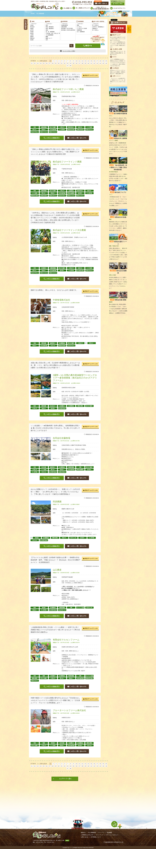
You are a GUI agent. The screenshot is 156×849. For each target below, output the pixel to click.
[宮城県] (37, 32)
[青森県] (37, 28)
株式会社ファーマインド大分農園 (69, 230)
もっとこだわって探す (69, 51)
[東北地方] (37, 27)
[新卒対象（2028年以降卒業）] (68, 30)
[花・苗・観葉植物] (52, 32)
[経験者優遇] (68, 27)
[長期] (84, 25)
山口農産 (57, 570)
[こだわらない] (37, 24)
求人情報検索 (92, 832)
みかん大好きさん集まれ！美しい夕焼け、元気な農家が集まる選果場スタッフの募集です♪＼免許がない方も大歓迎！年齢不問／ (118, 122)
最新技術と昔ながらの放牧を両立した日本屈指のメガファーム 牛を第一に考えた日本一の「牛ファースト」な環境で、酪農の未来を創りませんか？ (118, 226)
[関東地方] (37, 38)
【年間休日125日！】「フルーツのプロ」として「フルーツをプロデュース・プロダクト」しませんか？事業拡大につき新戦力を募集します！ (118, 201)
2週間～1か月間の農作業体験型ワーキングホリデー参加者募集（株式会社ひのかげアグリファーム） (75, 378)
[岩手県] (37, 30)
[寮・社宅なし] (99, 30)
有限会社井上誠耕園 (118, 138)
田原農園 (57, 501)
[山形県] (37, 35)
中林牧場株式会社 (61, 300)
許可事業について (96, 837)
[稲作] (52, 25)
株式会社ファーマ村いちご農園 (68, 89)
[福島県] (37, 36)
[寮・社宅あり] (99, 25)
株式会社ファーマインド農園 (67, 161)
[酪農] (52, 36)
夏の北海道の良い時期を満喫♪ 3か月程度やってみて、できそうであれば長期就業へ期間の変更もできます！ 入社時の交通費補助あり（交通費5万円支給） (118, 309)
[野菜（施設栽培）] (52, 28)
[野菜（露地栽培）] (52, 27)
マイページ (101, 832)
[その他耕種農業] (52, 35)
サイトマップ (99, 835)
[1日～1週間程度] (84, 32)
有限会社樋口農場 (118, 300)
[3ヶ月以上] (84, 27)
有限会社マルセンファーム (66, 639)
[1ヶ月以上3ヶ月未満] (84, 28)
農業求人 (83, 832)
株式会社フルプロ (118, 192)
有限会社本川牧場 (118, 217)
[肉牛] (52, 40)
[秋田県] (37, 33)
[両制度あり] (99, 28)
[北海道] (37, 25)
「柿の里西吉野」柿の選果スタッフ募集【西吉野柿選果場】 (118, 167)
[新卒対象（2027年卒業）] (68, 28)
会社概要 (109, 832)
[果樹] (52, 30)
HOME (33, 13)
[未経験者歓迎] (68, 25)
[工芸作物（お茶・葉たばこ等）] (52, 33)
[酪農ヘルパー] (52, 38)
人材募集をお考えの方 (87, 835)
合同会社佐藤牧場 (61, 438)
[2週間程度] (84, 30)
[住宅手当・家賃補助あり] (99, 27)
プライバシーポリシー (112, 835)
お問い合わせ (84, 837)
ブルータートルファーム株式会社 (69, 710)
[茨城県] (37, 40)
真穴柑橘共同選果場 (118, 113)
